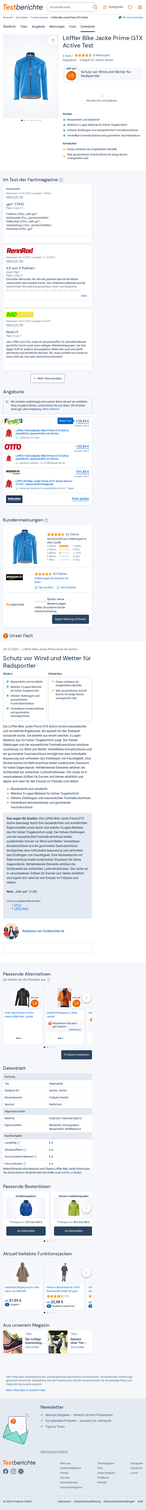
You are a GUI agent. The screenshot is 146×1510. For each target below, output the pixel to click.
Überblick (9, 26)
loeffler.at (67, 1172)
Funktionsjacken (39, 17)
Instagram (136, 1463)
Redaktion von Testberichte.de (43, 931)
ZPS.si (17, 905)
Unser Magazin (106, 1472)
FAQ (99, 1468)
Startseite (8, 17)
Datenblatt (88, 26)
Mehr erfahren (50, 409)
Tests (23, 26)
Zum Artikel (32, 1347)
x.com (134, 1472)
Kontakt (102, 1482)
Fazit (72, 26)
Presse (64, 1472)
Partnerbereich (69, 1482)
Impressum (64, 1501)
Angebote (38, 26)
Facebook (136, 1468)
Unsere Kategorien (71, 1487)
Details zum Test (14, 197)
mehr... (85, 295)
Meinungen (57, 26)
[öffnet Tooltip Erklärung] (61, 180)
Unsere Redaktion (70, 1468)
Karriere (65, 1477)
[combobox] (69, 7)
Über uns (65, 1463)
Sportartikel (22, 17)
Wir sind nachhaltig (133, 17)
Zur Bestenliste (31, 1231)
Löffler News (21, 908)
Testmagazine (105, 1463)
